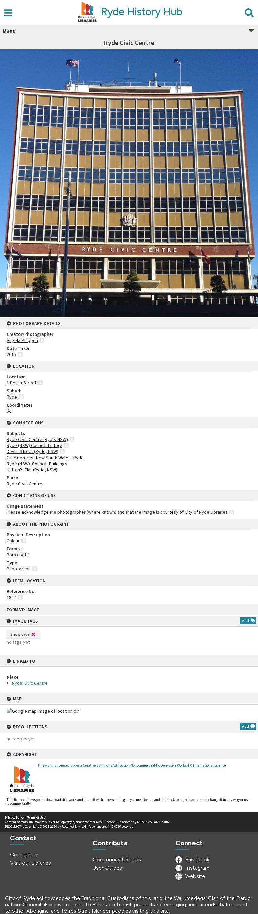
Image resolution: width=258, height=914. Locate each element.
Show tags (20, 634)
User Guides (107, 868)
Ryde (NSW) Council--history (34, 445)
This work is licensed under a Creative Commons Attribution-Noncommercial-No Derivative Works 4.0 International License (132, 765)
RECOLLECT (13, 826)
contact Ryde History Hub (103, 822)
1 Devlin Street (21, 383)
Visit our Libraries (30, 863)
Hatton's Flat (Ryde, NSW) (32, 470)
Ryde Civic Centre (30, 683)
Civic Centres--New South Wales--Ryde (45, 457)
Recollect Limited (74, 826)
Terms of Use (36, 817)
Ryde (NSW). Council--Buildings (37, 464)
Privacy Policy (15, 817)
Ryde (12, 397)
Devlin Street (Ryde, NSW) (32, 451)
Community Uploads (117, 859)
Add (245, 620)
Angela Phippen (22, 340)
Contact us (23, 854)
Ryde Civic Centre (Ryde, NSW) (37, 439)
